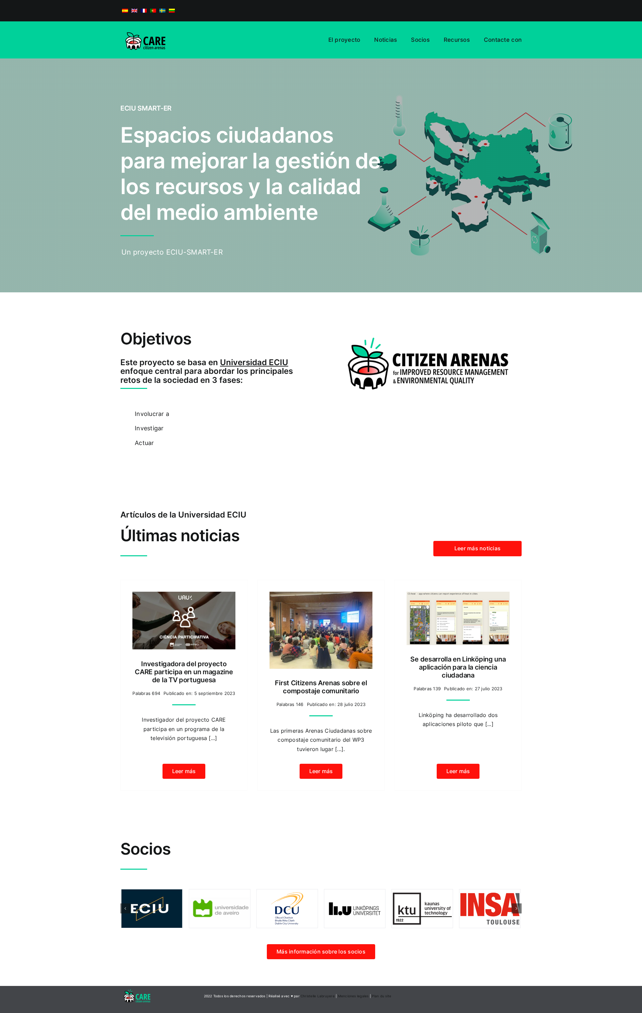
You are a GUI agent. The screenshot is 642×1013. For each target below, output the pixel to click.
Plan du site (381, 996)
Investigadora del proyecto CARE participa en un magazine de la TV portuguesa (184, 672)
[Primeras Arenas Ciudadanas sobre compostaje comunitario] (321, 596)
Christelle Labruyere (318, 996)
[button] (125, 908)
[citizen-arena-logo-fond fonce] (137, 988)
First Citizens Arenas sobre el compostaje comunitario (321, 687)
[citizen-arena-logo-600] (145, 27)
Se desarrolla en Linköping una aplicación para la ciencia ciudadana (458, 667)
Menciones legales (353, 996)
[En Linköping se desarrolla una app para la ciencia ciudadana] (458, 596)
